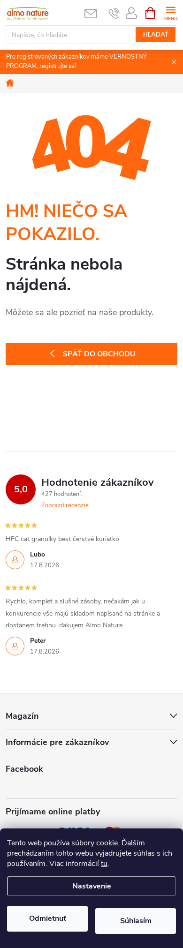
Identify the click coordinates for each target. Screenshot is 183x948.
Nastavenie (91, 886)
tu (104, 863)
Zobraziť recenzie (65, 505)
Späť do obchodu (99, 354)
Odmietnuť (47, 918)
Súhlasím (136, 921)
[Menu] (170, 12)
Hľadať (155, 34)
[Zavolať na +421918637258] (114, 13)
